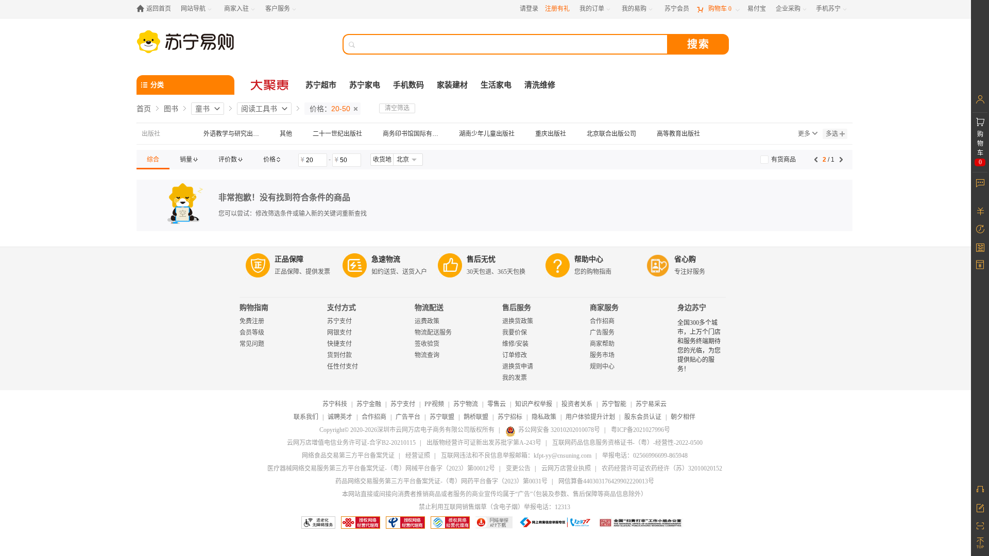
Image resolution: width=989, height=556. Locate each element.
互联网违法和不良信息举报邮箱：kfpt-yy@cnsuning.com (516, 455)
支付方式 (341, 307)
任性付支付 (342, 366)
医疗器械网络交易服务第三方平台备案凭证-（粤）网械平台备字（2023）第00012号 (381, 468)
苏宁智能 (614, 404)
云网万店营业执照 (566, 468)
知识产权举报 (533, 404)
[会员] (980, 99)
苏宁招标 (510, 417)
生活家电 (496, 85)
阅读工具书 (259, 109)
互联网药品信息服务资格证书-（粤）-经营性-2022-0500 (627, 442)
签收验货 (427, 344)
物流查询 (427, 355)
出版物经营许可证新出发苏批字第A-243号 (484, 442)
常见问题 (252, 344)
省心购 (685, 259)
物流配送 (429, 307)
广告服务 (602, 332)
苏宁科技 (334, 404)
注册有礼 (557, 8)
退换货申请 (517, 366)
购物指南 (254, 307)
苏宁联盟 (442, 417)
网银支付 (339, 332)
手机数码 (408, 85)
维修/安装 (515, 344)
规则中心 (602, 366)
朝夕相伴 (683, 417)
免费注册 (252, 321)
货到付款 (339, 355)
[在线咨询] (980, 489)
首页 (144, 109)
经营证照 (417, 455)
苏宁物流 (465, 404)
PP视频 (434, 404)
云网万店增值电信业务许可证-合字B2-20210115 (351, 442)
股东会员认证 (642, 417)
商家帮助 (602, 344)
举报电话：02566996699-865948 (645, 455)
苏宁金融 (368, 404)
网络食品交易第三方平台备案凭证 (348, 455)
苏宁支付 (339, 321)
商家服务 (604, 307)
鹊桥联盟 (476, 417)
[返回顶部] (980, 543)
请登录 (529, 8)
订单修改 (514, 355)
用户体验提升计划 (590, 417)
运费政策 (427, 321)
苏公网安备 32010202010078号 (559, 429)
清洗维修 (539, 85)
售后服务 (516, 307)
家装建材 (452, 85)
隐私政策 (544, 417)
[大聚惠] (270, 85)
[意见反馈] (980, 507)
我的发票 (514, 377)
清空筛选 (397, 108)
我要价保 (514, 332)
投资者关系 (576, 404)
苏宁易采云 (651, 404)
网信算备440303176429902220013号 (606, 481)
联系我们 (306, 417)
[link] (153, 159)
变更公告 (518, 468)
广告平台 (408, 417)
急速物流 (385, 259)
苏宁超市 (320, 85)
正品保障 (289, 259)
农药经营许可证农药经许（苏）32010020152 (662, 468)
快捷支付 (339, 344)
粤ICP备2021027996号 (640, 429)
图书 (171, 109)
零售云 (496, 404)
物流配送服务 (433, 332)
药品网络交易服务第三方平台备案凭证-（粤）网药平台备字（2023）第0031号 (441, 481)
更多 (804, 133)
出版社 (151, 133)
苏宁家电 (364, 85)
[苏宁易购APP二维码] (980, 525)
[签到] (980, 247)
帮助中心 (588, 259)
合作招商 (602, 321)
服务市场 (602, 355)
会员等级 (252, 332)
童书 (202, 109)
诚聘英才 (340, 417)
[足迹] (980, 229)
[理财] (980, 211)
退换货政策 (517, 321)
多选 (832, 133)
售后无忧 (481, 259)
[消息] (980, 182)
